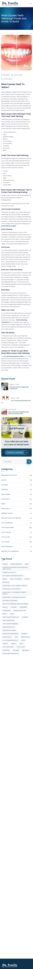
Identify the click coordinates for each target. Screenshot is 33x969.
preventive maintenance (10, 633)
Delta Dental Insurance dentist (13, 575)
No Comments (7, 79)
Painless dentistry (9, 627)
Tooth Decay (16, 532)
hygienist (25, 617)
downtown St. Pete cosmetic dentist (15, 585)
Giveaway (16, 489)
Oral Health (16, 508)
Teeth (21, 643)
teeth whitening (8, 647)
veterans (16, 650)
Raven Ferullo (7, 637)
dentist (27, 579)
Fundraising (6, 610)
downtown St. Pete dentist (12, 589)
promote (24, 633)
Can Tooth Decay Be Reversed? (21, 400)
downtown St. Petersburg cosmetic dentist (15, 593)
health (5, 613)
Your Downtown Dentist (11, 653)
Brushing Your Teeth (16, 475)
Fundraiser (23, 607)
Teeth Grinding (16, 522)
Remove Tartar (16, 513)
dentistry (6, 582)
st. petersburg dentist (10, 640)
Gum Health (16, 499)
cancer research (16, 564)
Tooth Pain (16, 542)
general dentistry (20, 610)
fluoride (13, 607)
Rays (16, 637)
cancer (5, 564)
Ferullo (5, 607)
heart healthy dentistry (11, 617)
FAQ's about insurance (10, 600)
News (16, 503)
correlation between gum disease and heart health (15, 568)
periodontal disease (9, 630)
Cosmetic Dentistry (9, 572)
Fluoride (16, 484)
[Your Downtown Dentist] (10, 4)
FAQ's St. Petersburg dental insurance (15, 604)
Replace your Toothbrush (16, 518)
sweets (13, 643)
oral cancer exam (8, 620)
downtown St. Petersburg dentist (14, 597)
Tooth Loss (16, 537)
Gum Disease (16, 494)
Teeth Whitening (16, 527)
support (5, 643)
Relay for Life (25, 637)
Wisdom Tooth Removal (16, 551)
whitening (25, 650)
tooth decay (21, 647)
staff (23, 640)
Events (16, 480)
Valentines (6, 650)
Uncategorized (16, 546)
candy (27, 564)
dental (5, 579)
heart (12, 613)
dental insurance (16, 579)
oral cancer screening (10, 623)
